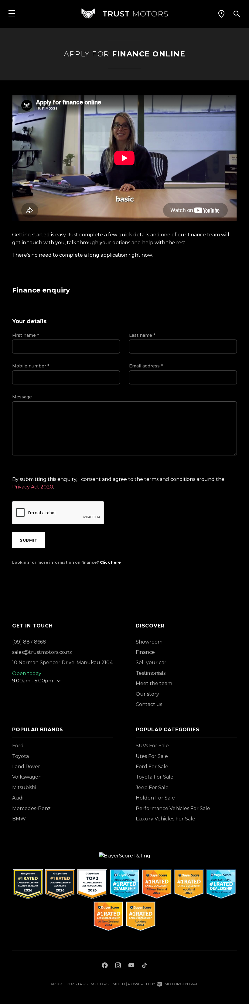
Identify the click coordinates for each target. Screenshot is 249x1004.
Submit (29, 540)
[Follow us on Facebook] (104, 966)
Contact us (149, 704)
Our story (147, 694)
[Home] (124, 13)
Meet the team (154, 683)
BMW (19, 819)
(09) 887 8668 (29, 642)
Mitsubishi (24, 787)
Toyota (20, 756)
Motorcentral (181, 984)
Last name (142, 335)
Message (22, 397)
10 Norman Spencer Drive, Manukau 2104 (62, 662)
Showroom (149, 642)
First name (25, 335)
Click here (110, 562)
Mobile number (30, 366)
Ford (18, 746)
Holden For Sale (155, 798)
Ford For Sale (152, 766)
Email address (146, 366)
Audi (17, 798)
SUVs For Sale (152, 746)
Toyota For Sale (154, 777)
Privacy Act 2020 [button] (32, 487)
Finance (145, 652)
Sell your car (151, 662)
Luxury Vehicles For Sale (165, 819)
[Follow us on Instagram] (118, 966)
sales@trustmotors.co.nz (42, 652)
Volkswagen (27, 777)
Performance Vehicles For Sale (173, 808)
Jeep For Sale (152, 787)
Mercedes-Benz (31, 808)
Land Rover (26, 766)
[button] (221, 13)
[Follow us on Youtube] (131, 966)
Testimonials (150, 673)
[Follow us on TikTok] (144, 966)
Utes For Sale (152, 756)
